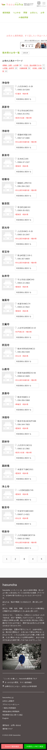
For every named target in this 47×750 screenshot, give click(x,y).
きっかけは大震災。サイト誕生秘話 (18, 682)
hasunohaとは (8, 697)
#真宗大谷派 (19, 452)
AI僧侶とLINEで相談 (35, 746)
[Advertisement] (23, 67)
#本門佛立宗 (19, 332)
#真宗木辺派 (19, 118)
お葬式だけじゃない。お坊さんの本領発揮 (21, 686)
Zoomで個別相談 (12, 746)
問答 (25, 13)
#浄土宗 (18, 356)
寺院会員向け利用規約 (11, 711)
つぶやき (17, 13)
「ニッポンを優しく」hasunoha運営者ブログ (20, 679)
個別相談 (6, 13)
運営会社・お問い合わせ (12, 725)
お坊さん (34, 13)
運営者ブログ (8, 729)
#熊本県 (25, 94)
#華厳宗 (18, 404)
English (6, 718)
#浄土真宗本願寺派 (22, 142)
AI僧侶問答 (23, 17)
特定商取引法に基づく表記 (13, 715)
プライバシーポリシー (11, 704)
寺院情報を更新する (23, 99)
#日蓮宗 (18, 94)
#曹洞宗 (18, 166)
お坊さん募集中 (8, 701)
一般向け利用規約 (9, 708)
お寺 (42, 13)
